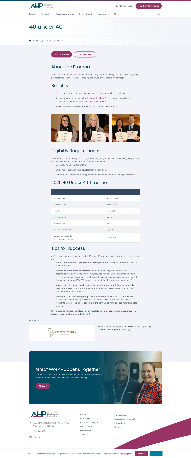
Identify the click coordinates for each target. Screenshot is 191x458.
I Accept (141, 453)
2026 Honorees (61, 54)
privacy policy (126, 453)
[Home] (30, 40)
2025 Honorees (85, 54)
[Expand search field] (159, 14)
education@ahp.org (118, 311)
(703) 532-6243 (39, 431)
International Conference (100, 98)
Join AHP (43, 385)
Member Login (126, 6)
